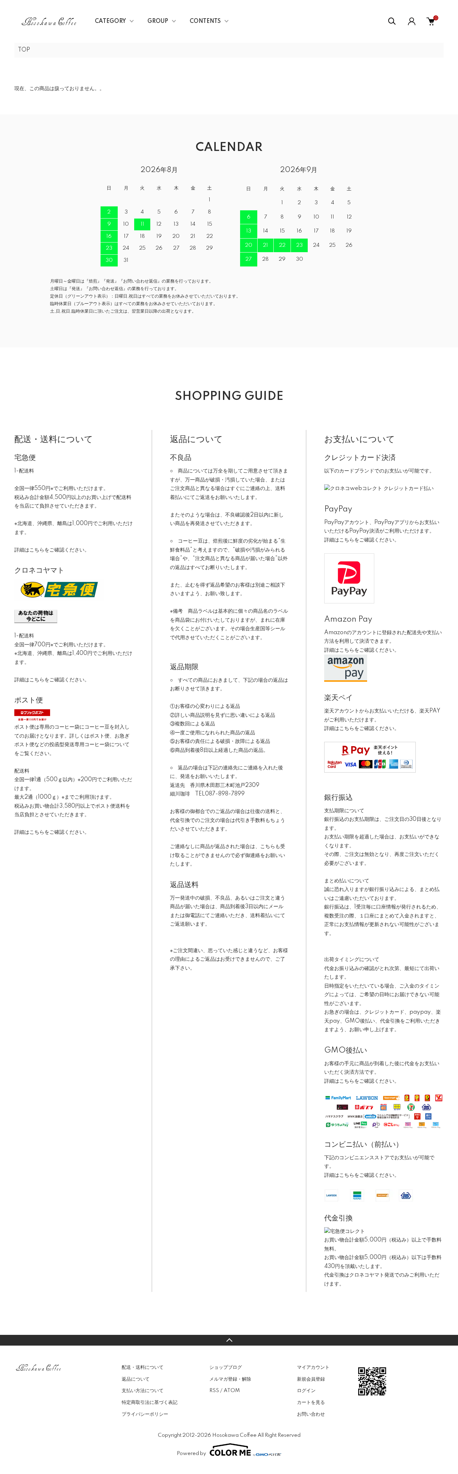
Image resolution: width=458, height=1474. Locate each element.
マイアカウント (313, 1367)
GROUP (157, 21)
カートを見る (311, 1402)
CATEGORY (110, 21)
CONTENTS (205, 21)
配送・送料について (143, 1367)
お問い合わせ (311, 1414)
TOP (24, 50)
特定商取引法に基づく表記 (149, 1402)
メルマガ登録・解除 (230, 1379)
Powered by (191, 1453)
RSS (214, 1390)
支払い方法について (143, 1390)
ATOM (232, 1390)
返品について (136, 1379)
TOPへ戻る (229, 1340)
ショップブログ (225, 1367)
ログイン (306, 1390)
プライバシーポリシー (145, 1414)
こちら (36, 550)
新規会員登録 (311, 1379)
